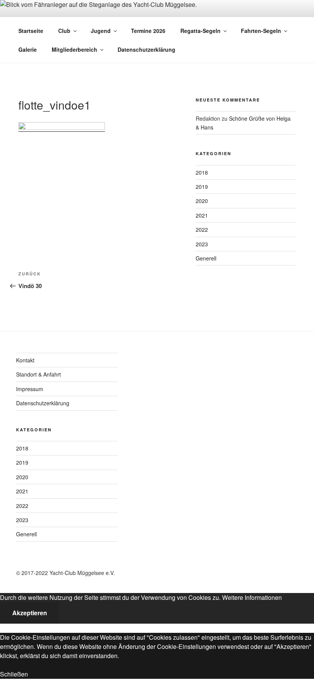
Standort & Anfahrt (38, 374)
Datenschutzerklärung (146, 49)
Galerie (27, 49)
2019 (202, 186)
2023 (202, 244)
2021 (202, 215)
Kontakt (25, 360)
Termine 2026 (148, 30)
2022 (202, 229)
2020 (202, 201)
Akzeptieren (29, 612)
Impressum (29, 389)
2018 (202, 172)
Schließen (14, 674)
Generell (206, 258)
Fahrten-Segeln (261, 30)
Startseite (30, 30)
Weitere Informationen (252, 597)
